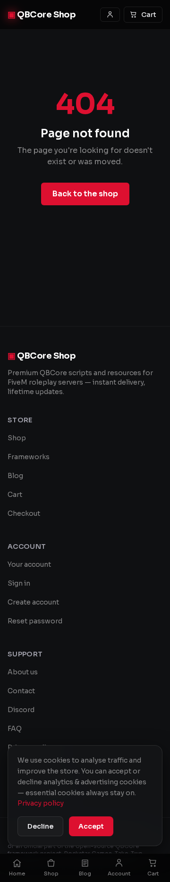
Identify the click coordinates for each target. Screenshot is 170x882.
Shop (17, 438)
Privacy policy (40, 803)
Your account (29, 564)
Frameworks (29, 457)
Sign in (19, 583)
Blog (15, 475)
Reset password (35, 621)
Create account (33, 602)
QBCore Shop (42, 14)
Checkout (24, 513)
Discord (21, 710)
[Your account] (110, 15)
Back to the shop (85, 194)
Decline (40, 826)
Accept (91, 826)
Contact (21, 691)
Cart (148, 14)
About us (23, 672)
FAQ (15, 728)
